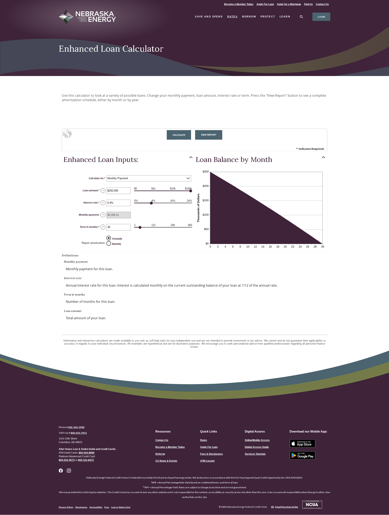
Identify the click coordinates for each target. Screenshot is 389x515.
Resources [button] (163, 431)
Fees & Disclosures (211, 454)
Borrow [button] (249, 16)
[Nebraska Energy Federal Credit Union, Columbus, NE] (90, 16)
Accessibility (95, 507)
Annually (117, 238)
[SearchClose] (301, 16)
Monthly (116, 244)
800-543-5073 (67, 460)
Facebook (61, 471)
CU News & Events (166, 460)
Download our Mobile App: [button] (308, 431)
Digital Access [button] (255, 431)
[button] (128, 159)
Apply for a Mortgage (289, 4)
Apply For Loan (265, 4)
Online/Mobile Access (257, 440)
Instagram (69, 471)
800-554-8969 (86, 452)
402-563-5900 (76, 427)
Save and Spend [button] (209, 16)
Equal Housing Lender (286, 506)
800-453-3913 (79, 432)
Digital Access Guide (257, 447)
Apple (302, 443)
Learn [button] (285, 16)
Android (302, 455)
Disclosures (81, 507)
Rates (232, 16)
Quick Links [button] (208, 431)
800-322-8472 (86, 460)
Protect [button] (268, 16)
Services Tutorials (255, 454)
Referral (160, 454)
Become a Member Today (238, 4)
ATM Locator (207, 460)
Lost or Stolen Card (120, 507)
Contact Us (322, 4)
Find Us (308, 4)
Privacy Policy (66, 507)
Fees (106, 507)
